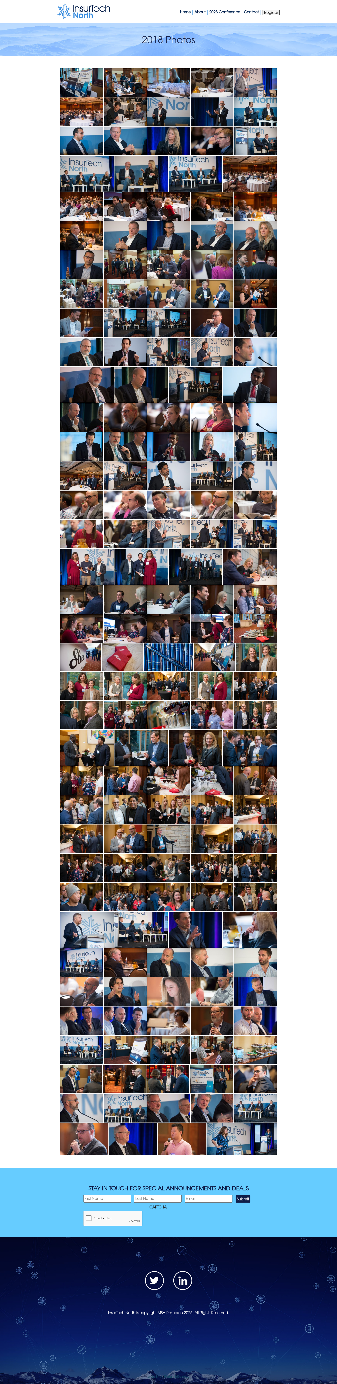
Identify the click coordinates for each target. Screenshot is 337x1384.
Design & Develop (176, 1376)
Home (185, 12)
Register (271, 12)
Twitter (154, 1280)
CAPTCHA (158, 1207)
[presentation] (113, 1218)
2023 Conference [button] (224, 12)
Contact (251, 12)
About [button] (200, 12)
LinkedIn (182, 1280)
